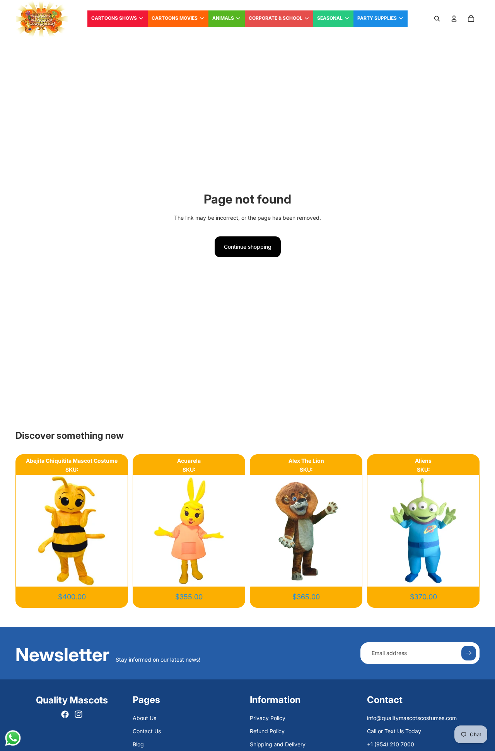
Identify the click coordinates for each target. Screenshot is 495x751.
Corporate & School (275, 18)
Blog (138, 744)
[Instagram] (78, 714)
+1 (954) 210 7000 (390, 744)
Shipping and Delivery (278, 744)
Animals (223, 18)
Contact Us (147, 731)
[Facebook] (65, 714)
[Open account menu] (454, 18)
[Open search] (437, 18)
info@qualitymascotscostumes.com (412, 718)
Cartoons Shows (114, 18)
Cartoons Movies (175, 18)
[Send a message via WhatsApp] (13, 738)
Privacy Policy (267, 718)
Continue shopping (247, 246)
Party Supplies (377, 18)
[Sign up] (468, 653)
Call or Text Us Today (394, 731)
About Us (144, 718)
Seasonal (330, 18)
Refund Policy (267, 731)
